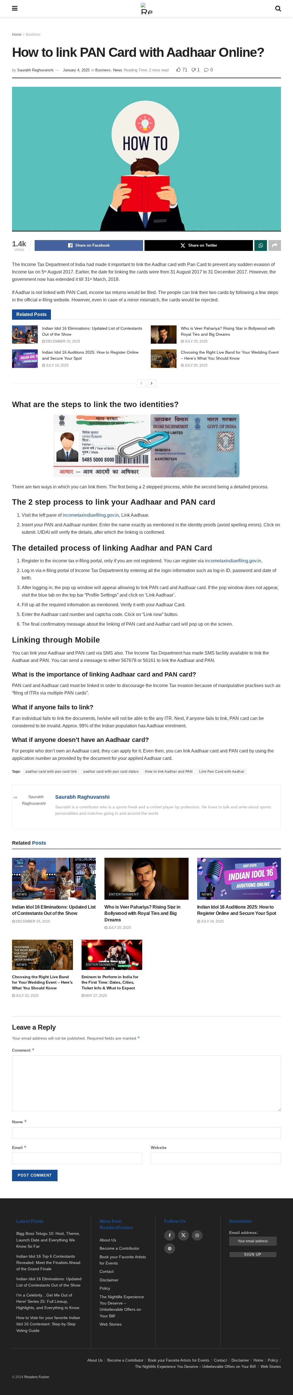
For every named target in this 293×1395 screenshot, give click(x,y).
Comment (23, 1050)
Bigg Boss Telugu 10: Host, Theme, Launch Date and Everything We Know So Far (48, 1240)
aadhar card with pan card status (110, 772)
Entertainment (124, 894)
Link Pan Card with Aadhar (221, 772)
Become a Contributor (119, 1248)
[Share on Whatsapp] (260, 245)
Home (16, 35)
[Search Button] (278, 8)
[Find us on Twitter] (183, 1235)
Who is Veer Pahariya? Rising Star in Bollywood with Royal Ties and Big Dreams (142, 913)
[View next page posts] (151, 383)
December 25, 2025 (62, 341)
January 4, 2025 (76, 70)
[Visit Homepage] (146, 8)
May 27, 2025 (95, 996)
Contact (107, 1271)
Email (19, 1147)
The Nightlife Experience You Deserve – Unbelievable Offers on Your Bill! (195, 1366)
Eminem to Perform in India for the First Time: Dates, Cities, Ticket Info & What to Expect (110, 982)
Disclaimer (109, 1280)
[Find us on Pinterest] (169, 1248)
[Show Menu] (14, 8)
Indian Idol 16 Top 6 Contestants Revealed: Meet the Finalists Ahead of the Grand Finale (48, 1262)
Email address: (243, 1232)
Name (19, 1121)
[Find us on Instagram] (197, 1235)
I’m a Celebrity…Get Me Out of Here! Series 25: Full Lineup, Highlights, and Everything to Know (47, 1301)
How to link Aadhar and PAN (169, 772)
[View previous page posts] (141, 383)
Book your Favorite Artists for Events (178, 1360)
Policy (105, 1288)
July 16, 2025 (57, 365)
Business (33, 35)
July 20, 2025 (195, 365)
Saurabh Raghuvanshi (35, 70)
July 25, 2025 (195, 341)
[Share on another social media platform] (274, 245)
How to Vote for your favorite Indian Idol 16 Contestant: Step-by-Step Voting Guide (48, 1324)
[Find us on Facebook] (169, 1235)
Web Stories (111, 1324)
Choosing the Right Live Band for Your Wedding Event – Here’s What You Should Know (42, 982)
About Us (108, 1240)
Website (159, 1147)
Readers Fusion (36, 1377)
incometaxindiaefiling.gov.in (91, 515)
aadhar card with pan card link (51, 772)
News (117, 70)
